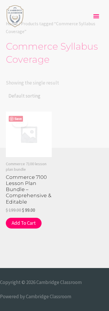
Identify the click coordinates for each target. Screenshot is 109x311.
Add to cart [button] (24, 223)
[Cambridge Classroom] (15, 16)
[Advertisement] (54, 90)
